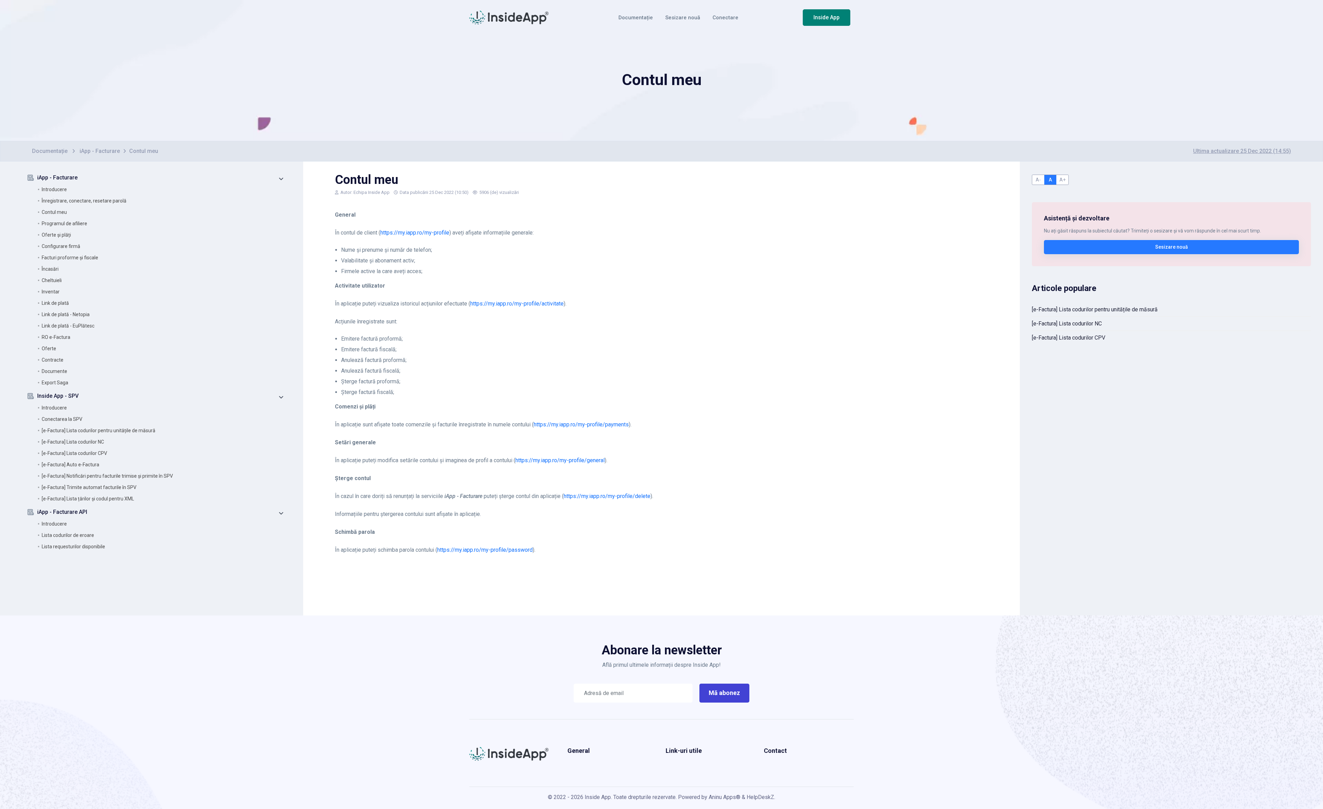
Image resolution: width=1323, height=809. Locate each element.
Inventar (51, 291)
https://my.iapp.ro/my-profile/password (485, 550)
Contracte (52, 360)
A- (1038, 180)
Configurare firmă (61, 246)
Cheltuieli (52, 280)
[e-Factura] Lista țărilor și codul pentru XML (88, 498)
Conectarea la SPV (62, 419)
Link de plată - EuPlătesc (68, 326)
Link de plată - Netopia (66, 314)
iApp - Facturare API (62, 512)
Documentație (635, 17)
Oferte (49, 348)
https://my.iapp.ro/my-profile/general (560, 460)
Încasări (50, 269)
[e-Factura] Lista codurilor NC (73, 442)
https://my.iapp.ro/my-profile (414, 232)
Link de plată (55, 303)
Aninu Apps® (724, 797)
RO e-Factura (56, 337)
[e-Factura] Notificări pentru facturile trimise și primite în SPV (107, 476)
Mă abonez (724, 692)
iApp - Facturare (100, 151)
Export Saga (55, 382)
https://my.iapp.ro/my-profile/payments (581, 424)
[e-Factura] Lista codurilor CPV (74, 453)
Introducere (54, 189)
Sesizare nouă (682, 17)
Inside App (826, 17)
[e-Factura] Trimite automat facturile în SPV (89, 487)
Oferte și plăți (56, 235)
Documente (54, 371)
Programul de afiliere (64, 223)
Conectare (725, 17)
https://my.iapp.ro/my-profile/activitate (517, 303)
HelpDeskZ (760, 797)
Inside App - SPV (58, 396)
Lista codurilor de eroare (68, 535)
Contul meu (54, 212)
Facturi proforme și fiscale (70, 257)
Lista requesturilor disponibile (73, 546)
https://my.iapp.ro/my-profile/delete (607, 496)
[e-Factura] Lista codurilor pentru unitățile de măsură (98, 430)
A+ (1062, 180)
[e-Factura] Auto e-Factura (70, 464)
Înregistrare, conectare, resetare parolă (84, 201)
